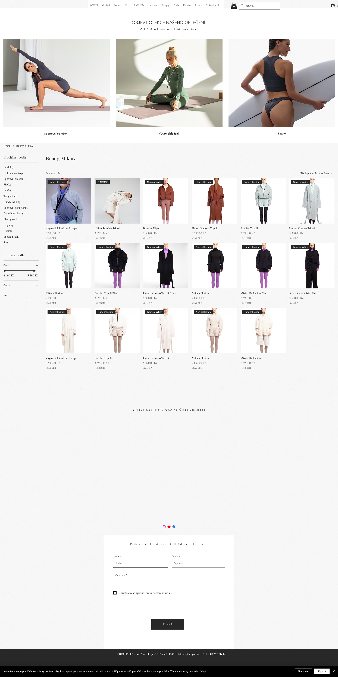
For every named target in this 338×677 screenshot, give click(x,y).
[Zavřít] (334, 671)
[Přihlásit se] (329, 5)
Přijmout (322, 671)
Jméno (117, 556)
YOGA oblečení (169, 133)
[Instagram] (164, 526)
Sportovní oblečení (56, 133)
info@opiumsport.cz (188, 654)
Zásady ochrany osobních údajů (188, 671)
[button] (234, 5)
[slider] (5, 271)
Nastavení (303, 671)
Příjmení (176, 556)
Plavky (282, 133)
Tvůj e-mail (119, 575)
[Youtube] (169, 526)
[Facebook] (174, 526)
